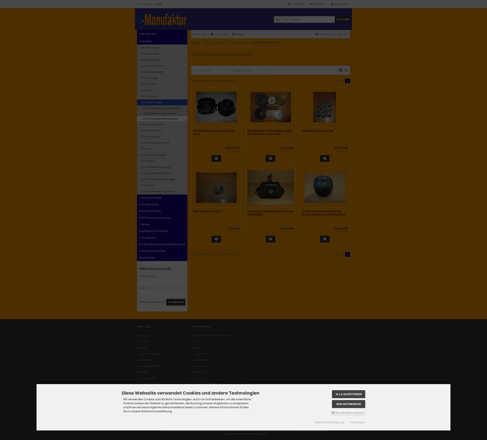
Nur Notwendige (348, 404)
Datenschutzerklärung (329, 422)
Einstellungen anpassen (349, 412)
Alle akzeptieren (349, 394)
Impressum (357, 422)
